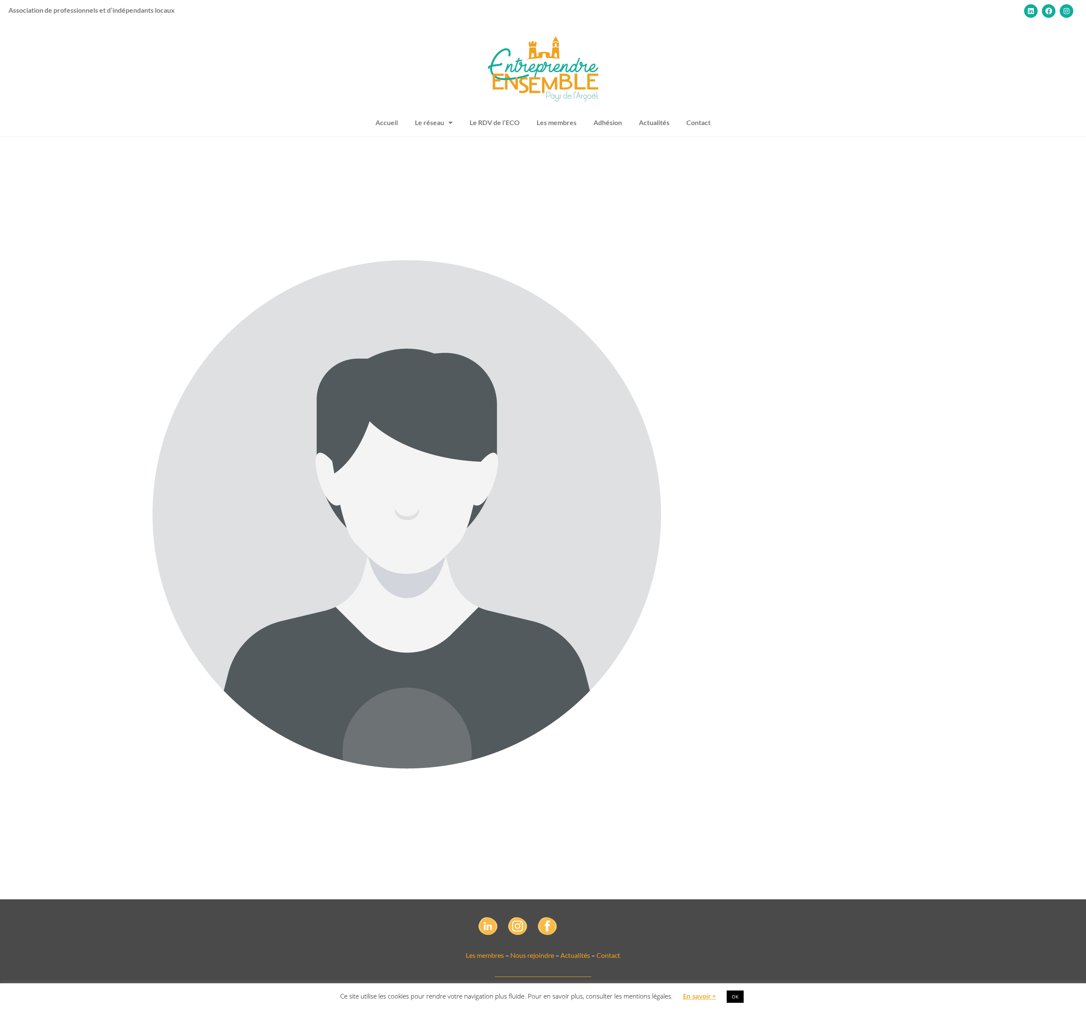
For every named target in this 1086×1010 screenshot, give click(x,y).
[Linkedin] (1031, 11)
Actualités (654, 122)
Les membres (557, 122)
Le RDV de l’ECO (495, 122)
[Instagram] (1066, 11)
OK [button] (735, 996)
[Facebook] (1048, 11)
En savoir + (699, 996)
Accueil (386, 122)
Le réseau (429, 122)
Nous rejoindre (532, 955)
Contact (698, 122)
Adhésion (607, 122)
